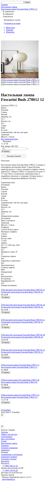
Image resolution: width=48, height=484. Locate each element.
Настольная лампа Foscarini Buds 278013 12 (19, 367)
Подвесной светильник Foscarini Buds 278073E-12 (22, 322)
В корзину (5, 151)
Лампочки (5, 450)
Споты (4, 441)
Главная (4, 5)
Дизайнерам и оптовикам (11, 454)
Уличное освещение (9, 448)
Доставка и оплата (8, 459)
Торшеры (5, 446)
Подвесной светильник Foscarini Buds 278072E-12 (22, 292)
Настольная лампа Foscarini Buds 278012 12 (19, 9)
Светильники (6, 437)
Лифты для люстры (9, 434)
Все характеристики (9, 139)
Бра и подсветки (8, 439)
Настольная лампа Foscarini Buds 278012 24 (19, 397)
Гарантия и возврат (9, 457)
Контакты (5, 461)
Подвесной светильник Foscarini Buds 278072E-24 (22, 307)
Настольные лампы (9, 7)
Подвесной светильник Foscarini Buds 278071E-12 (22, 352)
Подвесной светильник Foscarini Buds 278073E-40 (22, 337)
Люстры (4, 432)
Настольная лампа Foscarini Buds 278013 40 (19, 382)
